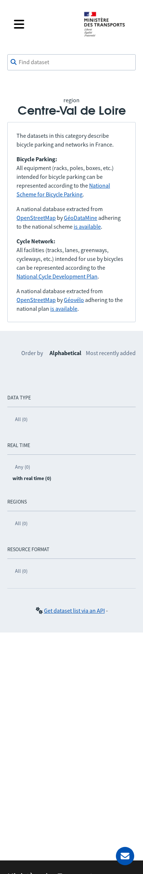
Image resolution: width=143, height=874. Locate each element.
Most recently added (111, 353)
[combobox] (71, 62)
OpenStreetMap (36, 217)
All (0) (21, 419)
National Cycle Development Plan (57, 276)
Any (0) (22, 467)
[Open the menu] (43, 24)
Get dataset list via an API (74, 610)
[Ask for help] (125, 856)
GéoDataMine (80, 217)
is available (87, 226)
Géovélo (74, 299)
